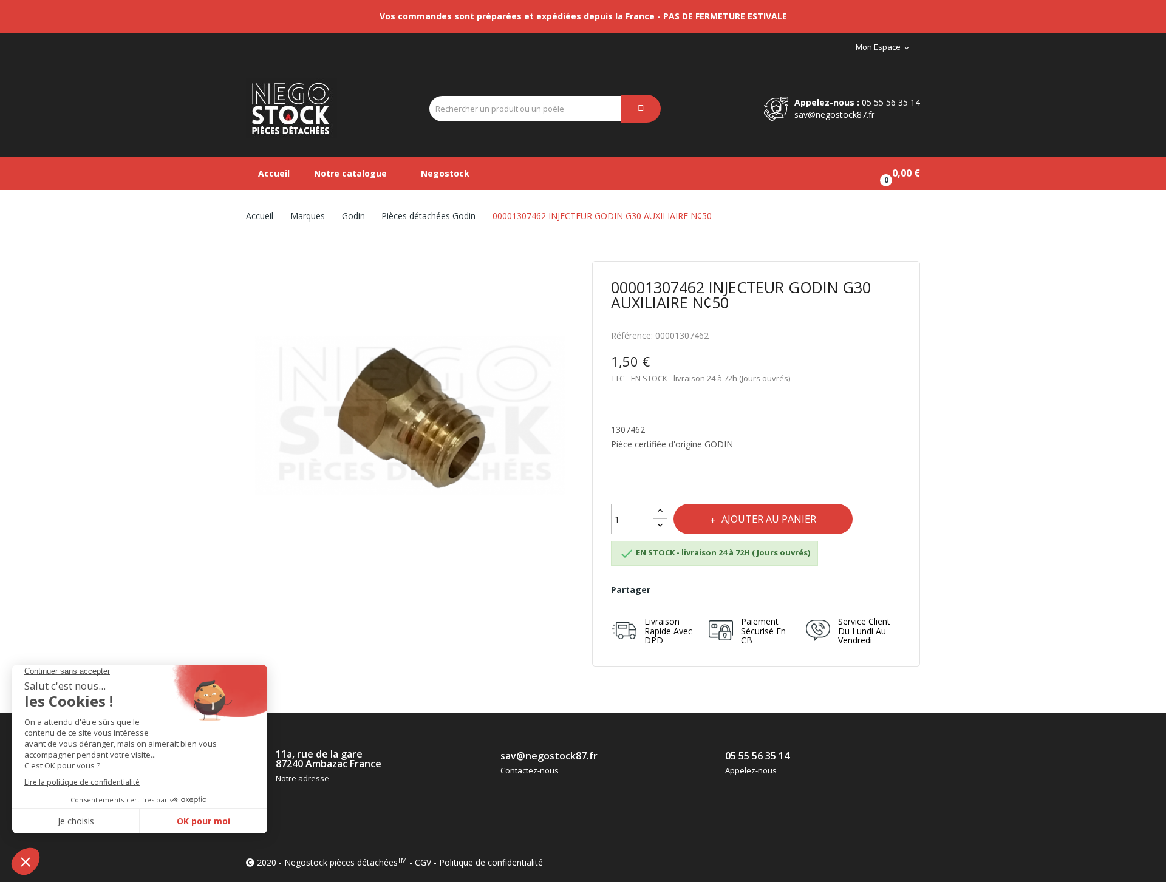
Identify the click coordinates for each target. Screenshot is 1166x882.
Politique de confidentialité (491, 862)
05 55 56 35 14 (891, 102)
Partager (668, 590)
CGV (423, 862)
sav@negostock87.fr (834, 114)
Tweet (695, 590)
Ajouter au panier (768, 519)
